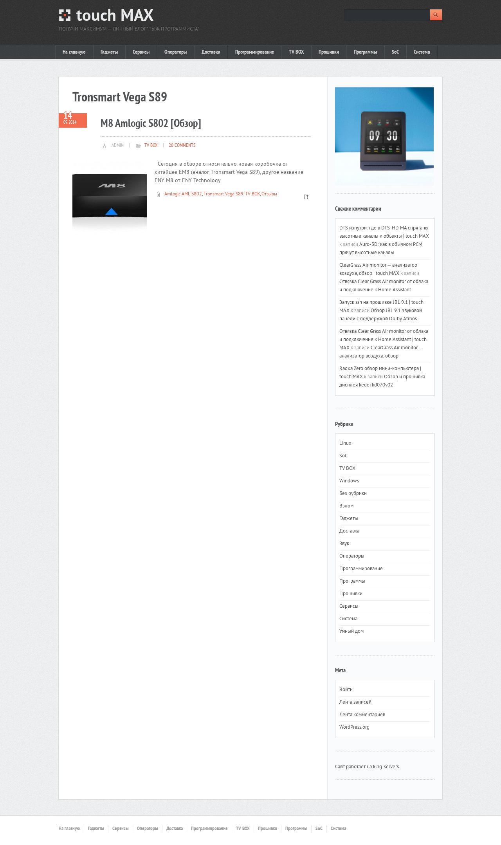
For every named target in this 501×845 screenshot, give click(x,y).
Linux (345, 444)
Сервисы (141, 52)
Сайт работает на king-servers (367, 767)
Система (422, 52)
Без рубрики (353, 494)
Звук (344, 544)
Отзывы (269, 194)
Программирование (254, 52)
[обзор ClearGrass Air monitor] (384, 137)
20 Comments (182, 146)
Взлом (346, 506)
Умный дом (351, 631)
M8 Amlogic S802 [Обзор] (151, 124)
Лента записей (355, 702)
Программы (365, 52)
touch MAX (115, 16)
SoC (395, 52)
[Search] (436, 15)
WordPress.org (354, 727)
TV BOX (296, 52)
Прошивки (329, 52)
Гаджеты (109, 52)
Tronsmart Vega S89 (223, 194)
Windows (349, 481)
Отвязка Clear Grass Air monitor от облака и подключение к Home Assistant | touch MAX (383, 340)
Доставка (211, 52)
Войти (346, 690)
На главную (74, 52)
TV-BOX (252, 194)
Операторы (175, 52)
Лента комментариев (362, 715)
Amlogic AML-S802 (183, 194)
